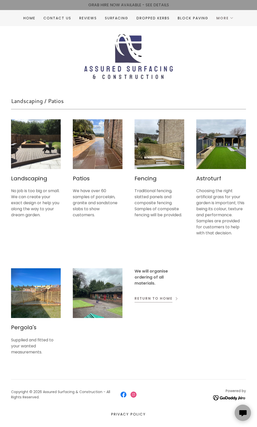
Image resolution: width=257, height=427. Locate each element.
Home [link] (29, 18)
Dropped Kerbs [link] (153, 18)
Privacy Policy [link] (128, 414)
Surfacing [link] (116, 18)
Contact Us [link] (57, 18)
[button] (225, 18)
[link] (128, 56)
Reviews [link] (88, 18)
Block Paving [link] (193, 18)
